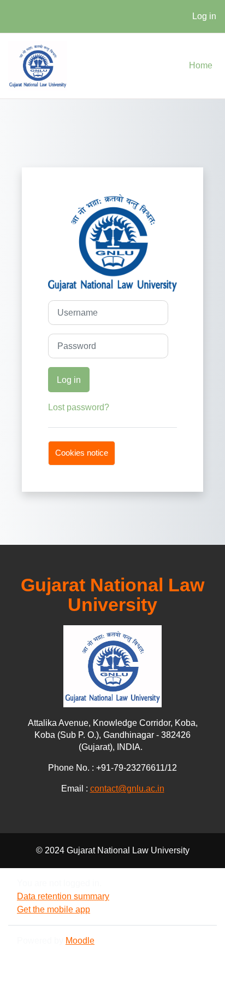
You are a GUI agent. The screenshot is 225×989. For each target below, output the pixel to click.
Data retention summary (63, 896)
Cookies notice (81, 453)
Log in (204, 16)
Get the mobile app (53, 909)
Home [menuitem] (200, 65)
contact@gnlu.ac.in (127, 788)
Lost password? (78, 407)
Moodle (80, 940)
